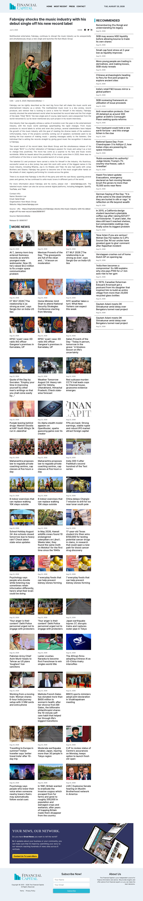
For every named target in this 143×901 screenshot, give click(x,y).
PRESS (72, 6)
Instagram (79, 186)
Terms (22, 891)
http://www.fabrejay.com (27, 204)
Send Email (20, 199)
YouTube (13, 189)
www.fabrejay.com (78, 184)
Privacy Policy (30, 891)
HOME (49, 6)
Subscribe (71, 891)
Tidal (24, 189)
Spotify (88, 186)
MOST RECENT (60, 6)
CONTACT (81, 6)
